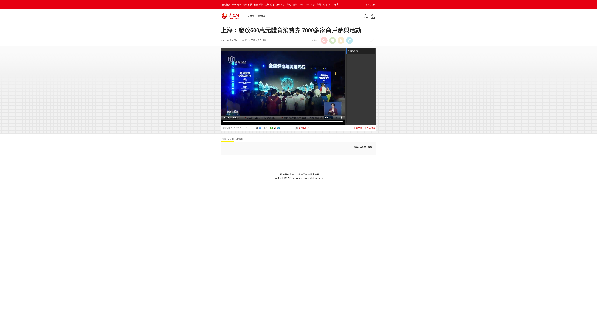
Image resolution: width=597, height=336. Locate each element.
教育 (336, 4)
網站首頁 (226, 4)
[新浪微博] (324, 40)
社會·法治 (258, 4)
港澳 (313, 4)
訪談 (295, 4)
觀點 (289, 4)
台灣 (319, 4)
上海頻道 (261, 16)
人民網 (251, 16)
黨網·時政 (236, 4)
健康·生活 (280, 4)
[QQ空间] (341, 40)
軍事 (307, 4)
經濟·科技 (247, 4)
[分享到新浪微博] (275, 128)
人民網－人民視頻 (257, 40)
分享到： (265, 128)
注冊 (372, 4)
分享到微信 (304, 128)
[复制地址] (349, 40)
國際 (301, 4)
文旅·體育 (269, 4)
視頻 (324, 4)
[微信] (332, 40)
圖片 (330, 4)
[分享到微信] (271, 128)
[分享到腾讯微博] (278, 128)
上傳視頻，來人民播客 (364, 128)
